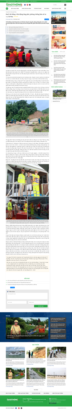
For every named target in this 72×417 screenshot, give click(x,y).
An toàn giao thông (9, 19)
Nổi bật (8, 316)
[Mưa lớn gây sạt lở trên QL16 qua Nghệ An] (36, 352)
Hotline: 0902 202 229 (33, 1)
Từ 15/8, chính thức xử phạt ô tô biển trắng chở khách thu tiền (58, 330)
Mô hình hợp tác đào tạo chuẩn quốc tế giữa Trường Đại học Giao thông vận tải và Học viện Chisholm (60, 81)
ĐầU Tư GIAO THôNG (15, 8)
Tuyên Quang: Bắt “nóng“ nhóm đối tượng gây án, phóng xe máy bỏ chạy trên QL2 (58, 336)
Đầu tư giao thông (10, 393)
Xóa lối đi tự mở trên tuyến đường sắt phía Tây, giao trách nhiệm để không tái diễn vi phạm (60, 69)
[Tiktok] (30, 5)
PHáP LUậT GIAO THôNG (26, 8)
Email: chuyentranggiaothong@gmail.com (23, 1)
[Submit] (65, 5)
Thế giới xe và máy (36, 393)
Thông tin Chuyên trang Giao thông (11, 1)
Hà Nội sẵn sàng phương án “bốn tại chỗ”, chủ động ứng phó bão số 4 (58, 319)
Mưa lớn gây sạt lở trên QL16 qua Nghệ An (34, 359)
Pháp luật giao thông (23, 393)
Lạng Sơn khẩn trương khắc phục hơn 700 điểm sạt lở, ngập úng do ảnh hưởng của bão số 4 (35, 381)
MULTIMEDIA (46, 8)
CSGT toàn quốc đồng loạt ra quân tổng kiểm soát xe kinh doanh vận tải (20, 280)
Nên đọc (27, 278)
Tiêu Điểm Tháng (57, 87)
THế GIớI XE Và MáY (37, 8)
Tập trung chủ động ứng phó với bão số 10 (16, 27)
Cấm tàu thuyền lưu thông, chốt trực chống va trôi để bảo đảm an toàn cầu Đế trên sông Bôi (56, 381)
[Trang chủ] (7, 8)
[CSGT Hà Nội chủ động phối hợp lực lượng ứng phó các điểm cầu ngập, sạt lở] (27, 328)
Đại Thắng (11, 16)
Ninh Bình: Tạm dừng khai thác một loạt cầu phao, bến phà (19, 30)
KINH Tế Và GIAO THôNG (56, 8)
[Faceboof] (16, 408)
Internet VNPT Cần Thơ (56, 101)
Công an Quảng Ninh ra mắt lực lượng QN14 (16, 32)
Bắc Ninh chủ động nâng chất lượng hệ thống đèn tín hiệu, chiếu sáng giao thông (59, 57)
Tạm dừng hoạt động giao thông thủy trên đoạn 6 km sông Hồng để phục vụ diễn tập (22, 284)
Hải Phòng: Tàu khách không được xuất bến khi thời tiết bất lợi (15, 360)
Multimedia (46, 393)
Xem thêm (36, 389)
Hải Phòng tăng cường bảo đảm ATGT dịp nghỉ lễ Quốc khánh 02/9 (19, 282)
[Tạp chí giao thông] (14, 5)
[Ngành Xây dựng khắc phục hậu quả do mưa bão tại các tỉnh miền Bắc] (56, 352)
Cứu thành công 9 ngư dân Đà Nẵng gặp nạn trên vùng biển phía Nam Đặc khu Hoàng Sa (59, 75)
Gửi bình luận (40, 306)
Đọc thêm (35, 345)
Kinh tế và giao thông (57, 393)
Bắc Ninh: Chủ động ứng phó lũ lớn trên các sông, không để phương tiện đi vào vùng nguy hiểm (60, 62)
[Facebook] (25, 5)
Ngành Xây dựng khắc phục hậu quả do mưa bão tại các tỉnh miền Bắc (56, 360)
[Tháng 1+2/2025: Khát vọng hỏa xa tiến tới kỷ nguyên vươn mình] (59, 93)
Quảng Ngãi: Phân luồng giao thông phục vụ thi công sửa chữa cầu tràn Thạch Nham (58, 325)
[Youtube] (27, 5)
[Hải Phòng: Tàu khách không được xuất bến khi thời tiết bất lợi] (15, 352)
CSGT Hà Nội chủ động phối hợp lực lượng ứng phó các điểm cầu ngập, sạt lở (25, 335)
